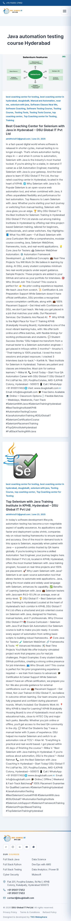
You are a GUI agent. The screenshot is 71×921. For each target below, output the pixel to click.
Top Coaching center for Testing (40, 116)
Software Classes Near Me (43, 104)
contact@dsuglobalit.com (20, 898)
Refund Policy (49, 912)
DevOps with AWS (41, 864)
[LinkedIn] (20, 847)
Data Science (39, 859)
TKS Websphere (38, 917)
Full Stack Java (11, 859)
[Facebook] (6, 847)
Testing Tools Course (40, 112)
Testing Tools (21, 112)
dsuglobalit (23, 100)
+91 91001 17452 (14, 3)
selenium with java (19, 104)
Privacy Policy (10, 912)
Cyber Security (11, 874)
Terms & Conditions (30, 912)
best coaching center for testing (22, 97)
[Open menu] (64, 11)
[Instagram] (13, 847)
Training (10, 120)
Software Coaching (15, 108)
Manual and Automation (43, 100)
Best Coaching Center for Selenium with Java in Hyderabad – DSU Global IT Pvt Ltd (35, 129)
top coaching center (25, 492)
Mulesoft (36, 874)
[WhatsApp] (33, 847)
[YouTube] (27, 847)
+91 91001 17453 (16, 893)
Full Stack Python (12, 864)
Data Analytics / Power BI (45, 869)
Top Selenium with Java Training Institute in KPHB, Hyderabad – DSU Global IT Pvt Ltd (32, 505)
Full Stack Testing (12, 869)
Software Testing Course (39, 108)
